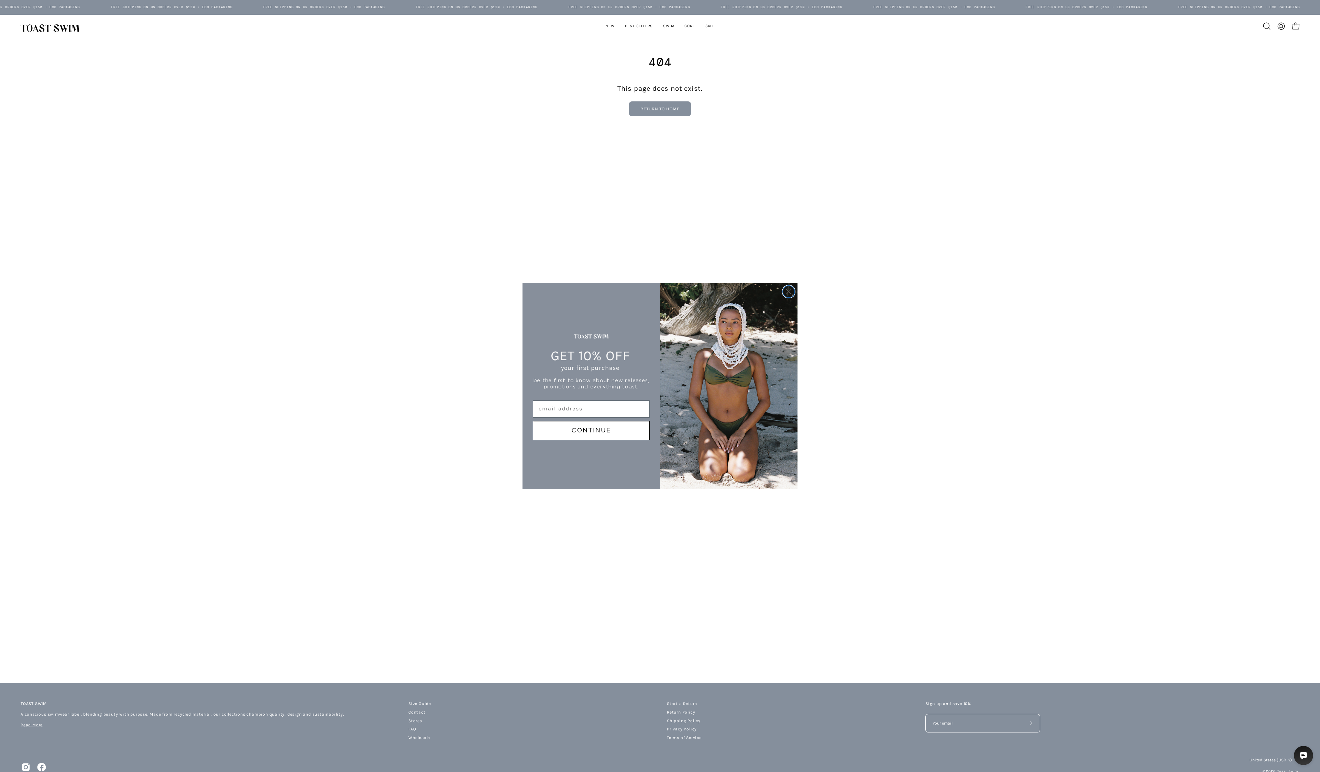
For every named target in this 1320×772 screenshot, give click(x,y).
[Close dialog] (789, 292)
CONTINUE (591, 431)
